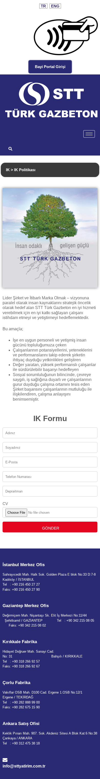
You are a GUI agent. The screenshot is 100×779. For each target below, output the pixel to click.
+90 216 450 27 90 (26, 589)
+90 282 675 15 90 (26, 707)
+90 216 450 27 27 (26, 584)
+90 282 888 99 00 (26, 702)
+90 (15, 743)
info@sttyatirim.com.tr (24, 766)
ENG (55, 6)
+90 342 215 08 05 (80, 620)
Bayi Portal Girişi (50, 66)
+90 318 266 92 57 (26, 661)
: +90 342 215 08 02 (31, 625)
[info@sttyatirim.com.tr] (5, 760)
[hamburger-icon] (89, 134)
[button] (10, 149)
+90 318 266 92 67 (26, 666)
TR (43, 6)
